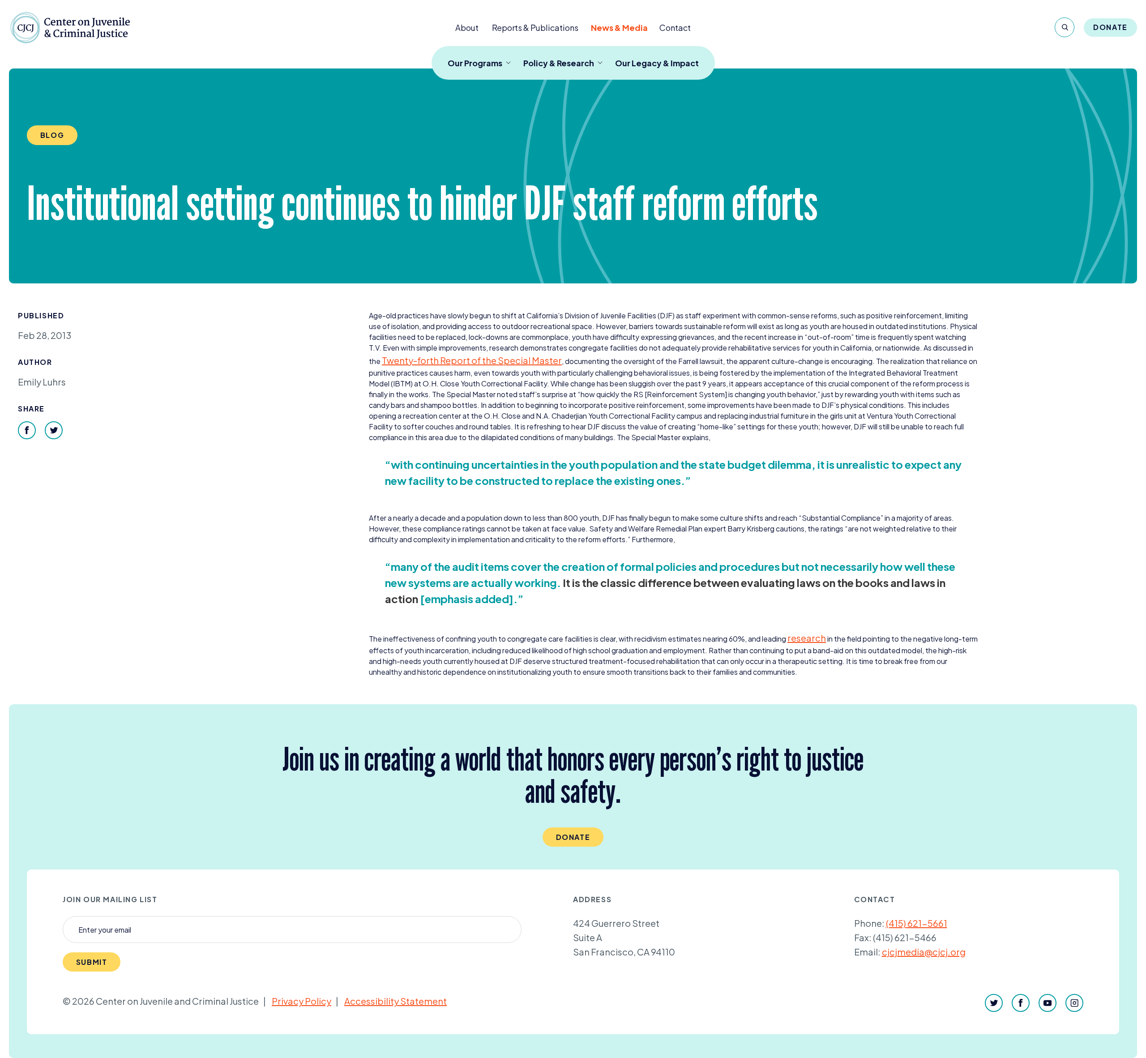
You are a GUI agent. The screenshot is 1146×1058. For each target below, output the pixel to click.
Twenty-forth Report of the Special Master (472, 360)
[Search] (1064, 27)
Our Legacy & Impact (657, 63)
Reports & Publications (535, 27)
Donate (1110, 27)
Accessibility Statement (395, 1001)
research (806, 637)
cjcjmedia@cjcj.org (924, 951)
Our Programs (475, 63)
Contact (675, 27)
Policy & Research (558, 63)
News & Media (619, 27)
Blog (52, 135)
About (467, 27)
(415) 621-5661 (916, 923)
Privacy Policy (301, 1001)
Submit (91, 962)
